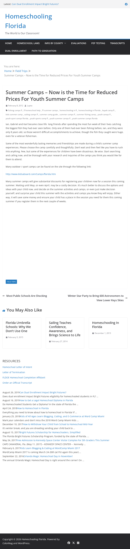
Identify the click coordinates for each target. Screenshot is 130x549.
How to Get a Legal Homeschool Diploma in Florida (46, 400)
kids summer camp (14, 114)
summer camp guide (49, 114)
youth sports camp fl (39, 118)
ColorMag (8, 543)
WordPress (23, 543)
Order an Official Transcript (17, 382)
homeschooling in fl (68, 110)
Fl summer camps (50, 110)
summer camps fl (67, 114)
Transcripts (117, 43)
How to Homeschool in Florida (33, 408)
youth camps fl (104, 114)
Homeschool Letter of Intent (17, 367)
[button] (64, 43)
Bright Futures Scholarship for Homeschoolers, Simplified (50, 432)
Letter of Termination (14, 372)
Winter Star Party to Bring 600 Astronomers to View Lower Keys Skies (96, 298)
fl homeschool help (32, 110)
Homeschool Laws (28, 43)
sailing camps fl (31, 114)
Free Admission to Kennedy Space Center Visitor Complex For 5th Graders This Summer (62, 440)
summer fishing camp (86, 114)
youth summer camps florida (85, 118)
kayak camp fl (108, 110)
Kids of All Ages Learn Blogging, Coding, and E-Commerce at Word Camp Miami (62, 416)
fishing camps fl (15, 110)
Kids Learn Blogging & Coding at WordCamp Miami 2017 (50, 448)
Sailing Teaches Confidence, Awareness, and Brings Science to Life (64, 329)
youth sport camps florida (17, 118)
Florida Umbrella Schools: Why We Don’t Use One (18, 327)
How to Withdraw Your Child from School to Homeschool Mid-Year (58, 424)
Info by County (54, 43)
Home (8, 43)
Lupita (29, 105)
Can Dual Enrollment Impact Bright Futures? (35, 4)
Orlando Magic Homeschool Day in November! (48, 456)
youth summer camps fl (60, 118)
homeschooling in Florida (89, 110)
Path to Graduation (44, 50)
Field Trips (11, 282)
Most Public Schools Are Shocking (26, 296)
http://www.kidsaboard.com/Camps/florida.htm (31, 174)
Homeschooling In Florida (105, 325)
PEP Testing (98, 43)
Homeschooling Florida (34, 539)
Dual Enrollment (16, 50)
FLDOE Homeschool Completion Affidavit (24, 377)
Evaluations (78, 43)
